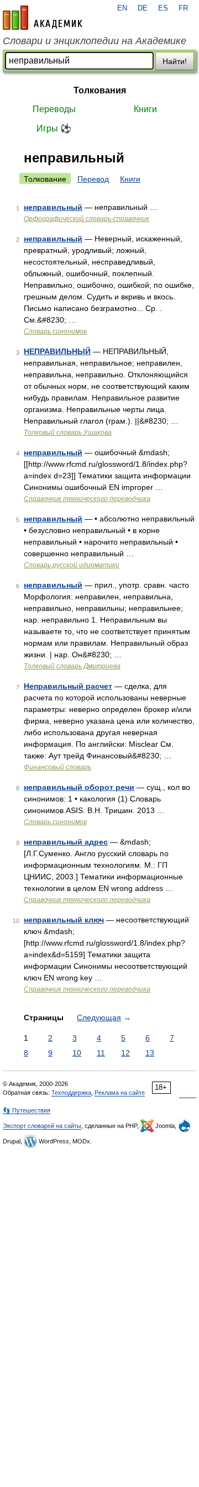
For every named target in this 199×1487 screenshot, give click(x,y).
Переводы (54, 109)
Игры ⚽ (53, 128)
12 (125, 1052)
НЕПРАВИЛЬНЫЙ (57, 351)
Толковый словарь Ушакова (68, 432)
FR (183, 8)
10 (76, 1052)
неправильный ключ (64, 919)
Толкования (100, 90)
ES (163, 8)
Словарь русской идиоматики (71, 565)
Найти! (175, 61)
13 (149, 1052)
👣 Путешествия (26, 1110)
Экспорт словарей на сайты (42, 1125)
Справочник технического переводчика (87, 499)
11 (101, 1052)
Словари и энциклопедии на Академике (94, 40)
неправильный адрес (66, 841)
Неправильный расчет (68, 686)
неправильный (53, 207)
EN (122, 8)
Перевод (93, 179)
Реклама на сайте (120, 1092)
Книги (145, 109)
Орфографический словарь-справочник (86, 219)
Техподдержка (71, 1092)
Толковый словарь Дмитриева (72, 666)
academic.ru (42, 18)
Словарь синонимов (55, 331)
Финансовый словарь (57, 767)
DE (143, 8)
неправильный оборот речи (79, 787)
